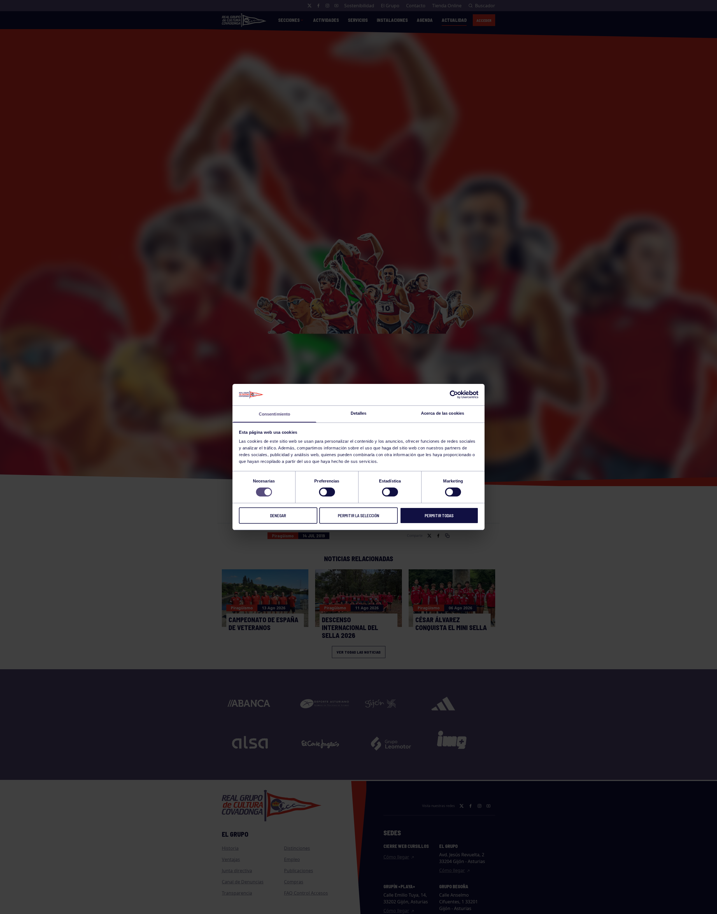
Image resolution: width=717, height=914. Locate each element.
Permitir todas (439, 515)
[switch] (327, 492)
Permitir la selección (358, 515)
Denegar (278, 515)
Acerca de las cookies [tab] (442, 413)
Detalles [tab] (359, 413)
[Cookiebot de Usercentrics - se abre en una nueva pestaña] (453, 394)
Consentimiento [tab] (274, 414)
